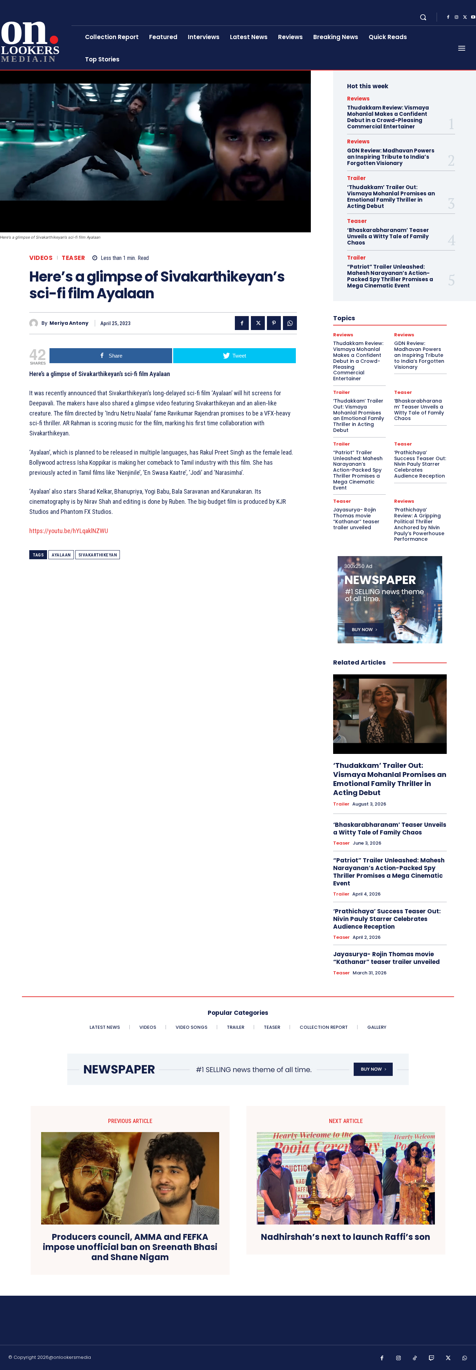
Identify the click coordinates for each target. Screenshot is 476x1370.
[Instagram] (456, 17)
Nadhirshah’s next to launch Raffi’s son (345, 1237)
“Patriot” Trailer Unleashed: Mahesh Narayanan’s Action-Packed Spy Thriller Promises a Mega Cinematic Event (390, 276)
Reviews (358, 98)
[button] (423, 17)
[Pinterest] (274, 323)
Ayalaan (61, 554)
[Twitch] (431, 1358)
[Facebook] (448, 17)
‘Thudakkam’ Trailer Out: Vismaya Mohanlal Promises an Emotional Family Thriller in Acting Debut (391, 197)
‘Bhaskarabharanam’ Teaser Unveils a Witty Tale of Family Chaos (388, 236)
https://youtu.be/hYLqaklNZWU (68, 530)
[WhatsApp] (290, 323)
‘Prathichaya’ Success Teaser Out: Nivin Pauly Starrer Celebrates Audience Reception (420, 464)
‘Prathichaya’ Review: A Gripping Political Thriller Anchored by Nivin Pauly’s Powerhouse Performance (419, 524)
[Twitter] (465, 17)
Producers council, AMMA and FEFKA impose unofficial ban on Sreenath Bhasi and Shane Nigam (130, 1247)
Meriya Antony (69, 323)
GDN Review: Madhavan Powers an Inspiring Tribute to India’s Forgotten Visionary (391, 157)
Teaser (73, 258)
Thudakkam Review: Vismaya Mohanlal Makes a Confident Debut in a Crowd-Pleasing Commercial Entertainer (388, 117)
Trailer (356, 178)
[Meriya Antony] (35, 323)
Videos (41, 258)
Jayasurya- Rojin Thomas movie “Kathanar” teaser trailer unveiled (356, 518)
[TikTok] (415, 1358)
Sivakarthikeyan (97, 554)
